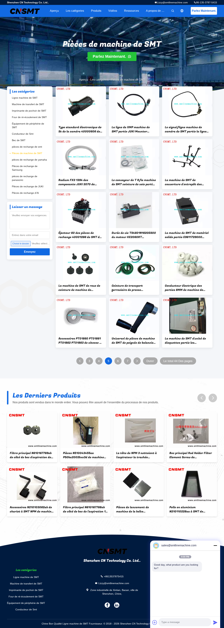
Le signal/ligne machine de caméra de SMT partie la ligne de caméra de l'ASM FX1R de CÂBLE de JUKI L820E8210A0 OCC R (185, 129)
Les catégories (75, 10)
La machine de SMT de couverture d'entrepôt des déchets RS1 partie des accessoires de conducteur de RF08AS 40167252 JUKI (185, 182)
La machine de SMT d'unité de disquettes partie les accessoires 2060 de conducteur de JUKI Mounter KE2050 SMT (185, 340)
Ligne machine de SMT (25, 97)
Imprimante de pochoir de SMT (29, 110)
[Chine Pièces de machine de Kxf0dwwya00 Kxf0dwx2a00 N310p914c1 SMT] (138, 484)
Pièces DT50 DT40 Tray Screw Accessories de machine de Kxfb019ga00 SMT (190, 455)
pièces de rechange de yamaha (29, 159)
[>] (137, 361)
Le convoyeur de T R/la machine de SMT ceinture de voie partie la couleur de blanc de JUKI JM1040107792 (134, 182)
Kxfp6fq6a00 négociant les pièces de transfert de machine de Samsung (85, 509)
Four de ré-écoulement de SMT (29, 117)
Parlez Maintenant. (204, 10)
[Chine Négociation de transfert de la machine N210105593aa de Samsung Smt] (192, 484)
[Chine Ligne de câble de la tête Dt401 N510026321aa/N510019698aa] (138, 430)
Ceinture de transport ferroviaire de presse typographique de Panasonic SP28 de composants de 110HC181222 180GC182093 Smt (134, 288)
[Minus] (215, 545)
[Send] (215, 622)
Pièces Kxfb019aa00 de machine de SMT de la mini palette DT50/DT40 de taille (30, 509)
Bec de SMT (19, 140)
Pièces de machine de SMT (27, 153)
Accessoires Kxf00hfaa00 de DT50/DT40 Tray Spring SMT (83, 455)
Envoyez (30, 251)
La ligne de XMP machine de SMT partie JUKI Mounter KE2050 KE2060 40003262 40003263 (131, 129)
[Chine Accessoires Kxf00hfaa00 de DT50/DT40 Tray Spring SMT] (85, 430)
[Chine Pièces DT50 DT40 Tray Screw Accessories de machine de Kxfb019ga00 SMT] (192, 430)
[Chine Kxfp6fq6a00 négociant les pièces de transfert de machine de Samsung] (85, 484)
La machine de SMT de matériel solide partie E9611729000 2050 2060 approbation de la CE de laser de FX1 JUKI (187, 235)
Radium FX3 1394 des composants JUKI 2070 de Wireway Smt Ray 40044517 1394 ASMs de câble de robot (78, 182)
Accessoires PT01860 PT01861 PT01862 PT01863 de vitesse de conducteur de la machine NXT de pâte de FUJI (80, 340)
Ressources (131, 10)
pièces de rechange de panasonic (24, 178)
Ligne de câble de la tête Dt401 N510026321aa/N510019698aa (137, 455)
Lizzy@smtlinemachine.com (172, 2)
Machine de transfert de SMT (28, 104)
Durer (150, 361)
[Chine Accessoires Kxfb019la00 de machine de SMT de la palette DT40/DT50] (32, 430)
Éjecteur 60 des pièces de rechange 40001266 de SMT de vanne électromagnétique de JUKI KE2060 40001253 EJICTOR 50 (79, 235)
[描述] (182, 11)
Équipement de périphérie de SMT (28, 125)
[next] (213, 398)
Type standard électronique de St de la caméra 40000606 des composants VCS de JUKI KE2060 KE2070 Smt (80, 129)
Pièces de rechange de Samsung (24, 168)
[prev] (201, 398)
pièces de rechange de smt (27, 146)
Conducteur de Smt (22, 133)
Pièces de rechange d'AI (25, 192)
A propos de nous (157, 10)
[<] (79, 361)
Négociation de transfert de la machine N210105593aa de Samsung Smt (190, 509)
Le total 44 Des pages (177, 361)
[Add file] (154, 622)
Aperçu (54, 10)
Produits (96, 10)
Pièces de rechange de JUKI (27, 186)
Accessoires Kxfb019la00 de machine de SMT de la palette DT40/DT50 (30, 455)
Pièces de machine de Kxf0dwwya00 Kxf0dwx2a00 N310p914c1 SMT (137, 509)
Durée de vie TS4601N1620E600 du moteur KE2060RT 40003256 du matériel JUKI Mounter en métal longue (134, 235)
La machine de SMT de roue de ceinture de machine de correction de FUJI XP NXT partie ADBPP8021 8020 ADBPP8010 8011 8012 (79, 288)
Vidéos (112, 10)
